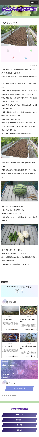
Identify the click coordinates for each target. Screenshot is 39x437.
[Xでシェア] (8, 50)
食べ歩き (19, 425)
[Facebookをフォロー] (22, 291)
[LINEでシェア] (31, 50)
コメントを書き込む (19, 388)
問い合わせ (19, 420)
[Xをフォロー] (17, 291)
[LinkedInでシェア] (25, 58)
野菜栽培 (6, 282)
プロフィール (19, 415)
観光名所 (19, 430)
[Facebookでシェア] (19, 50)
